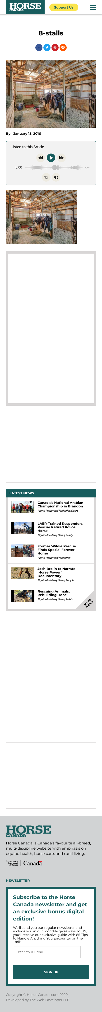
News (41, 511)
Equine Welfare (46, 535)
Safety (69, 535)
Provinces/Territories (58, 511)
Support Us (64, 7)
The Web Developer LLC (50, 1000)
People (69, 580)
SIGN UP (51, 972)
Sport (74, 511)
